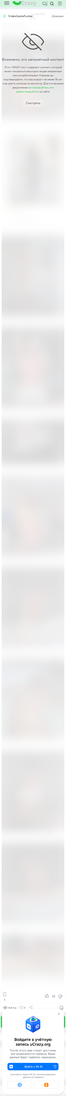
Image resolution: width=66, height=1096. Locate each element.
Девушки (57, 16)
